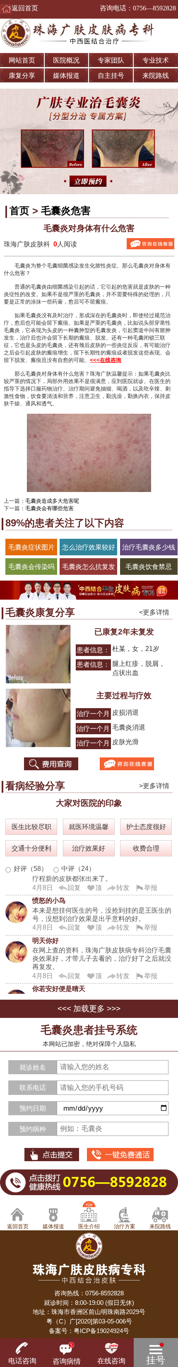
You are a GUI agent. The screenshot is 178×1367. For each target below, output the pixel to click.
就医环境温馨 (88, 826)
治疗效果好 (88, 848)
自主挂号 (111, 75)
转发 (123, 883)
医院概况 (66, 60)
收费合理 (146, 848)
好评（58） (31, 868)
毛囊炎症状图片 (31, 547)
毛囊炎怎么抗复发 (88, 566)
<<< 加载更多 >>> (89, 1008)
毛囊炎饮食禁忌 (148, 566)
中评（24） (78, 868)
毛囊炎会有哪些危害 (49, 508)
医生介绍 (89, 1226)
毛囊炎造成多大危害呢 (52, 501)
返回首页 (25, 8)
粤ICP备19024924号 (101, 1331)
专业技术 (155, 60)
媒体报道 (66, 75)
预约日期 (32, 1108)
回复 (74, 883)
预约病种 (32, 1129)
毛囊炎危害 (66, 210)
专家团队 (111, 60)
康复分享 (22, 75)
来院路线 (155, 75)
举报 (150, 883)
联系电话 (32, 1087)
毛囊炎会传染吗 (31, 566)
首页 (19, 210)
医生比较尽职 (31, 826)
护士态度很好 (146, 826)
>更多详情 (154, 785)
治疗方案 (124, 1226)
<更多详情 (154, 612)
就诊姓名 (32, 1067)
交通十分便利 (31, 848)
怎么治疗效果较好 (88, 547)
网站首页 (22, 60)
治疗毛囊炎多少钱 (148, 547)
